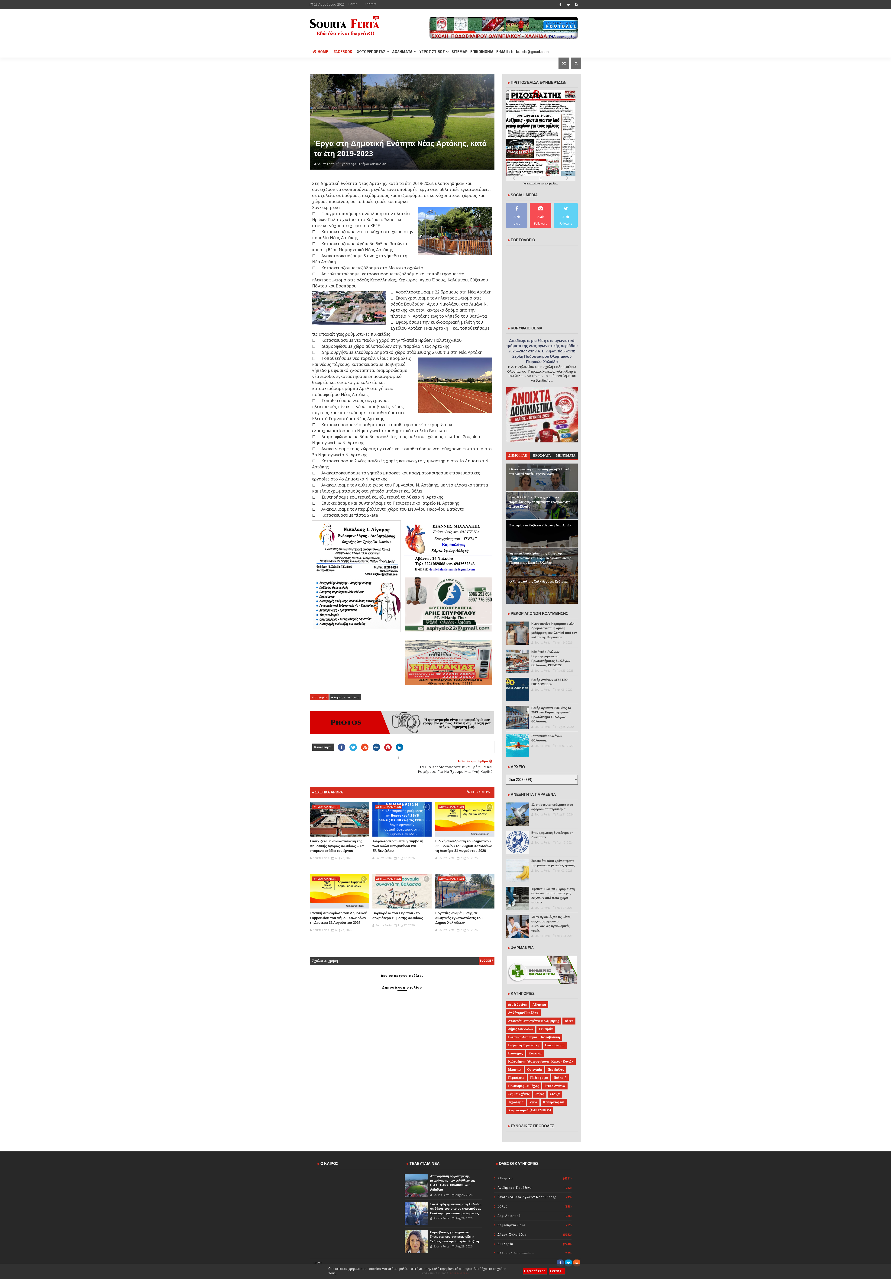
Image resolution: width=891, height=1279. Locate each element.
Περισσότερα (535, 1271)
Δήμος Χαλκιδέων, (373, 164)
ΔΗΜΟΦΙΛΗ (517, 455)
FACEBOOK (343, 51)
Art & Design (517, 1005)
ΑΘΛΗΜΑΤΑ (402, 51)
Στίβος (539, 1094)
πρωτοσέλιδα (533, 183)
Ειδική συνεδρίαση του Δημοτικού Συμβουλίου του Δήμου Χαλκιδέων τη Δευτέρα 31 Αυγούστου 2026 (463, 846)
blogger (486, 961)
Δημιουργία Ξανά (511, 1225)
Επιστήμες (515, 1053)
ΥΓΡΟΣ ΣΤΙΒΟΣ (432, 51)
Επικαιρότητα (555, 1045)
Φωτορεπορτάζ (553, 1102)
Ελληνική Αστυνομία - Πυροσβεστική (534, 1037)
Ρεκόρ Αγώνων (555, 1086)
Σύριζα (555, 1094)
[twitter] (568, 4)
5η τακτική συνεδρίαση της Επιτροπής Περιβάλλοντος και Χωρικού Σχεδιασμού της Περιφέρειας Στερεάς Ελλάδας (540, 557)
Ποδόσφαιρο (539, 1078)
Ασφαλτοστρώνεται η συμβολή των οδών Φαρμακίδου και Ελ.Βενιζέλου (397, 846)
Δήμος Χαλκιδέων (325, 807)
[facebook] (560, 4)
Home (352, 4)
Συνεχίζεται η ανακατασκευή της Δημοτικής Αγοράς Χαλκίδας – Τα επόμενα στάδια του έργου (337, 846)
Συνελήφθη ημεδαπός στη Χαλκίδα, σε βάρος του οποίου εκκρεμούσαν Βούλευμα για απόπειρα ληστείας (455, 1208)
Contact (370, 4)
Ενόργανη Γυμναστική (523, 1045)
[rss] (576, 4)
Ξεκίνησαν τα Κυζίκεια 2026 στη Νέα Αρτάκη (541, 525)
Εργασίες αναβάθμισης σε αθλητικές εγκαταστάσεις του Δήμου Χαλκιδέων (459, 918)
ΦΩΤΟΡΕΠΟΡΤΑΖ (370, 51)
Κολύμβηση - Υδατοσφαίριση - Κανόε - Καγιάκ (540, 1061)
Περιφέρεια (516, 1078)
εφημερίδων (551, 183)
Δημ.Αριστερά (509, 1216)
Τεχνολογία (515, 1102)
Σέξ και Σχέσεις (518, 1094)
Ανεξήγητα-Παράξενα (523, 1013)
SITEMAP (460, 51)
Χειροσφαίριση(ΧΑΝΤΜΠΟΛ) (529, 1110)
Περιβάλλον (556, 1070)
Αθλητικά (539, 1005)
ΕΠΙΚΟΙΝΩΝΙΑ (482, 51)
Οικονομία (534, 1070)
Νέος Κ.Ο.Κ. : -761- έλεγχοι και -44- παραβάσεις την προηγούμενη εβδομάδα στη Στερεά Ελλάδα (539, 501)
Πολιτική (560, 1078)
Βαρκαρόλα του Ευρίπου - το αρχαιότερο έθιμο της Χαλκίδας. (398, 915)
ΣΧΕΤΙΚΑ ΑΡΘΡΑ (329, 792)
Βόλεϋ (569, 1021)
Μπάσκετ (514, 1070)
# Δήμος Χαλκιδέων (345, 697)
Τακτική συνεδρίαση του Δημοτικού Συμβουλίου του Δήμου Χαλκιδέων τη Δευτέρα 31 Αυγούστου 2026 (338, 918)
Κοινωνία (535, 1053)
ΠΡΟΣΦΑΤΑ (542, 455)
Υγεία (533, 1102)
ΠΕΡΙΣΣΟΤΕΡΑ (480, 792)
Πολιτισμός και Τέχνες (523, 1086)
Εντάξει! (557, 1271)
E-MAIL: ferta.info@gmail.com (522, 51)
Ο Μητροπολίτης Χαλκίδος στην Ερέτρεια (538, 581)
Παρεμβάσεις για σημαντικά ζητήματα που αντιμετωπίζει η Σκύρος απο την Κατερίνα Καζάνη (454, 1237)
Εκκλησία (546, 1029)
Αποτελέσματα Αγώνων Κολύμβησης (533, 1021)
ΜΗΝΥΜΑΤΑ (565, 455)
